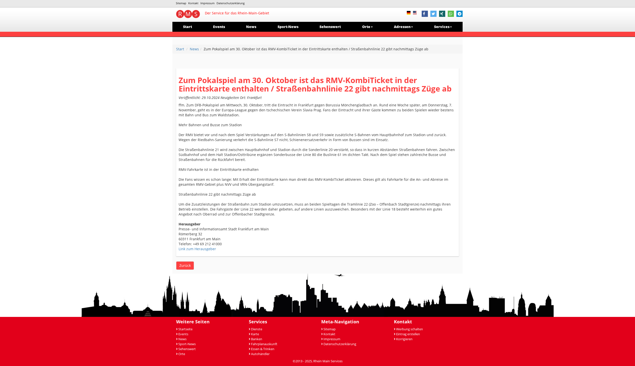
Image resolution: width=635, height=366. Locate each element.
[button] (425, 14)
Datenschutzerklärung (231, 3)
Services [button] (441, 26)
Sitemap (181, 3)
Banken (256, 339)
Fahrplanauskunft (264, 344)
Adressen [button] (402, 26)
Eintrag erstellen (408, 334)
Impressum (207, 3)
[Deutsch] (410, 12)
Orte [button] (366, 26)
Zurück (185, 265)
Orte (181, 354)
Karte (255, 334)
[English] (416, 12)
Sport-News (288, 26)
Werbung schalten (409, 329)
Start (187, 26)
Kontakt (193, 3)
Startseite (185, 329)
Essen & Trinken (262, 349)
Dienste (256, 329)
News (251, 26)
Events (219, 26)
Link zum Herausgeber (197, 248)
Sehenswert (330, 26)
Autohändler (260, 354)
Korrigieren (404, 339)
